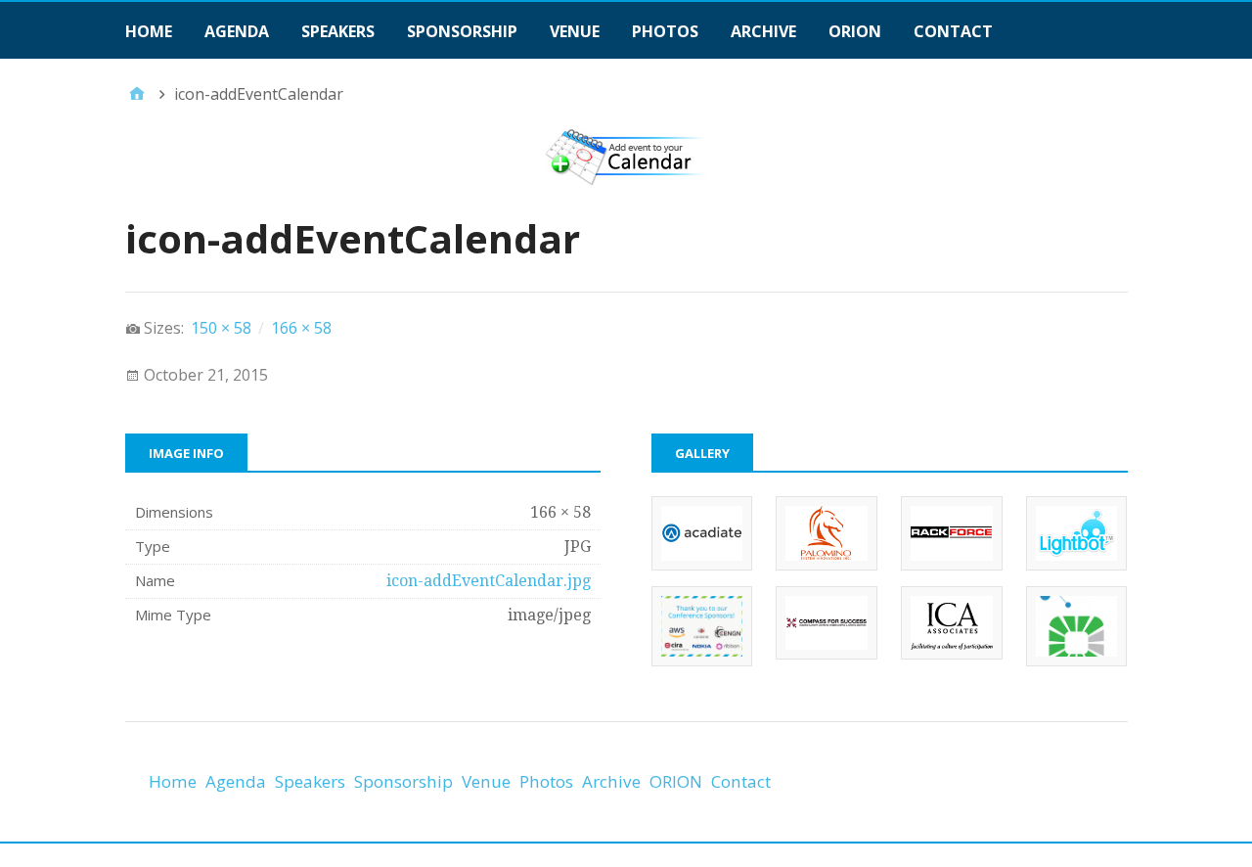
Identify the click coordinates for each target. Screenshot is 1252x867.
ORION (854, 31)
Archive (763, 31)
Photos (665, 31)
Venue (575, 31)
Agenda (236, 31)
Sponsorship (462, 31)
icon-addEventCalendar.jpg (488, 580)
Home (148, 31)
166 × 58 (301, 328)
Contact (953, 31)
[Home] (137, 94)
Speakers (338, 31)
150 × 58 (221, 328)
